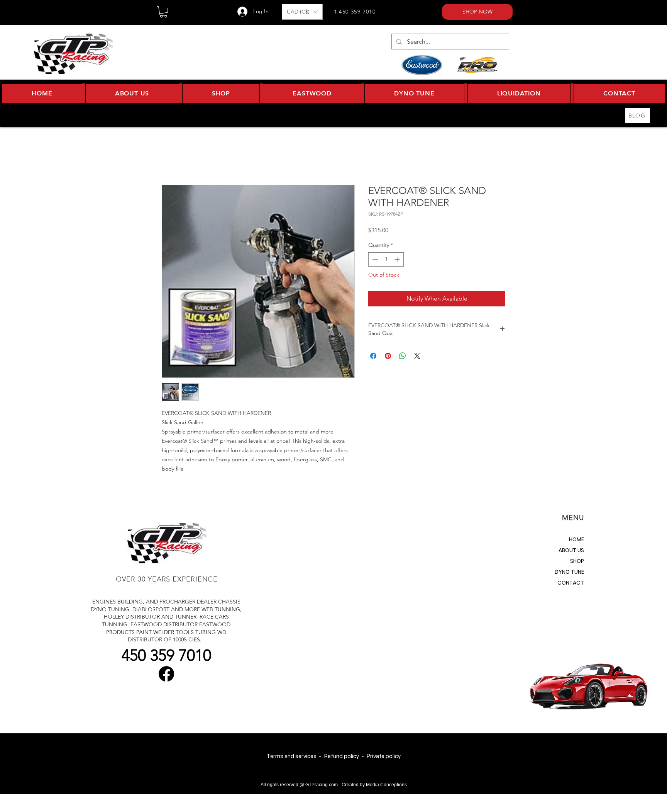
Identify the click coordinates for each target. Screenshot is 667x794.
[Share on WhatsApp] (402, 355)
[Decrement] (374, 259)
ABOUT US (571, 550)
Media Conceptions (386, 784)
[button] (163, 11)
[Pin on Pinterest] (388, 355)
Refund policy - (345, 756)
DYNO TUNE (569, 572)
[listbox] (302, 12)
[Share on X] (417, 355)
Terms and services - (295, 756)
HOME (576, 539)
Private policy (383, 756)
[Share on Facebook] (373, 355)
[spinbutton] (386, 259)
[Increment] (398, 259)
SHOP (577, 561)
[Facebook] (166, 674)
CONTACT (570, 583)
